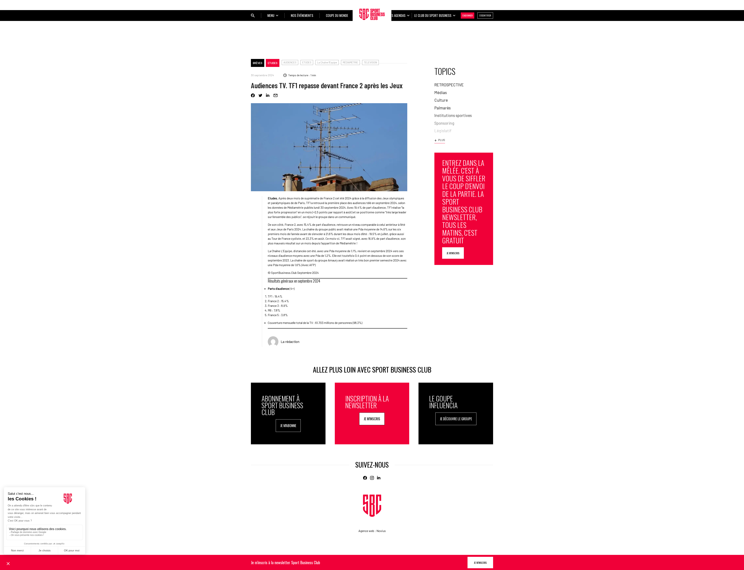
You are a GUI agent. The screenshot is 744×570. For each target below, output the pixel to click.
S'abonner (467, 15)
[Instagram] (372, 478)
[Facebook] (253, 95)
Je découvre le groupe (456, 418)
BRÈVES (257, 63)
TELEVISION (370, 62)
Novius (381, 531)
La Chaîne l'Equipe (327, 62)
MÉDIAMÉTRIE (350, 62)
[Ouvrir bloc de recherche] (253, 15)
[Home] (372, 506)
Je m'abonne (288, 425)
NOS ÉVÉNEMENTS (302, 15)
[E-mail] (275, 95)
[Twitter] (260, 95)
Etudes (272, 63)
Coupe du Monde (337, 15)
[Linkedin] (268, 95)
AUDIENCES (289, 62)
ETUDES (306, 62)
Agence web (366, 531)
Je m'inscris (453, 253)
